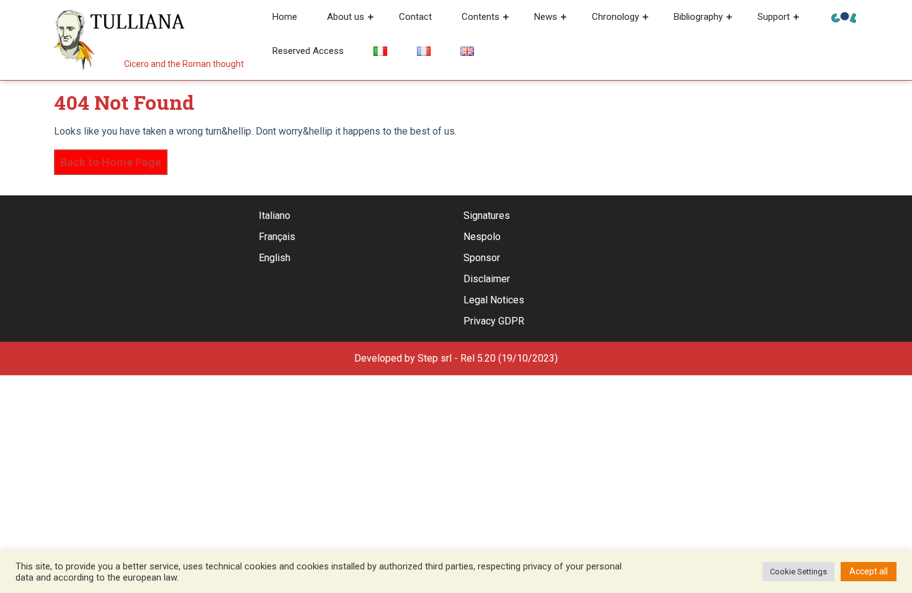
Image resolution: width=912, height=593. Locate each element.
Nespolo (482, 237)
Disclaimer (486, 279)
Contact (415, 16)
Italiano (274, 215)
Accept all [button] (868, 571)
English (274, 258)
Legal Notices (493, 300)
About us (345, 16)
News (545, 16)
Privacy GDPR (493, 321)
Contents (480, 16)
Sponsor (481, 258)
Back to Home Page (107, 159)
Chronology (615, 16)
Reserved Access (308, 50)
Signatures (486, 215)
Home (284, 16)
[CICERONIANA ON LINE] (843, 16)
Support (774, 16)
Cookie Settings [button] (798, 571)
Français (277, 237)
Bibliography (698, 16)
